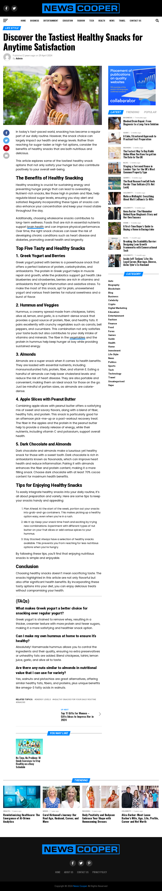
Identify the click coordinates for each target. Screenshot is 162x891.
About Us (68, 872)
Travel (122, 20)
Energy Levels (43, 700)
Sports (111, 366)
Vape (111, 385)
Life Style (113, 354)
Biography (113, 285)
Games (112, 335)
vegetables (77, 337)
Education (68, 20)
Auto (110, 281)
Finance (112, 323)
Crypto (111, 304)
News (111, 20)
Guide (111, 339)
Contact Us (135, 20)
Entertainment (50, 20)
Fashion (81, 20)
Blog (110, 292)
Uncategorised (116, 381)
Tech (91, 20)
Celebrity (113, 300)
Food (111, 327)
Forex (111, 331)
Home (23, 20)
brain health (35, 227)
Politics (112, 362)
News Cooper (80, 886)
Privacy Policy (99, 872)
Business (34, 20)
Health (101, 20)
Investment (114, 350)
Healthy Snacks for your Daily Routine (75, 700)
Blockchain (114, 289)
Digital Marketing (117, 308)
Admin (19, 58)
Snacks (21, 702)
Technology (114, 373)
